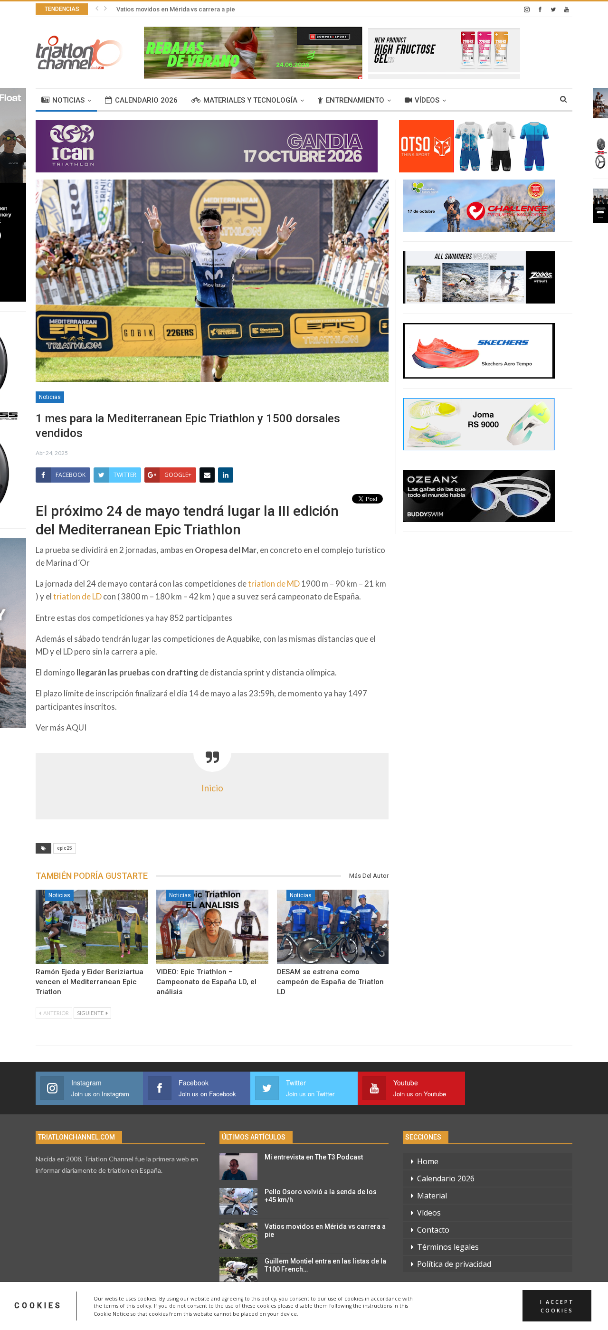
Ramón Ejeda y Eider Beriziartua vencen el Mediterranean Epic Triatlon (89, 982)
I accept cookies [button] (557, 1305)
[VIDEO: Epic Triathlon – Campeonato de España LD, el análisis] (212, 927)
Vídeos (427, 100)
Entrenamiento (355, 100)
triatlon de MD (274, 584)
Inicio (212, 788)
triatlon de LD (77, 596)
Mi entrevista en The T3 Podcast (314, 1157)
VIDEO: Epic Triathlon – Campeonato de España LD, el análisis (206, 982)
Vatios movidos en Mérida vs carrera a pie (175, 9)
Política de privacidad (454, 1264)
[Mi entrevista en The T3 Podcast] (238, 1166)
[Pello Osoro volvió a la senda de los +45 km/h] (238, 1201)
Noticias (68, 100)
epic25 (64, 848)
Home (427, 1161)
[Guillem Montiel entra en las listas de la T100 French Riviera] (238, 1270)
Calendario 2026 (146, 100)
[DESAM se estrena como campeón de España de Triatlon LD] (333, 927)
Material (432, 1195)
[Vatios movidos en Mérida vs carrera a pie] (238, 1236)
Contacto (433, 1230)
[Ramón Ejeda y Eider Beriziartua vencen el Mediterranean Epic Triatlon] (92, 927)
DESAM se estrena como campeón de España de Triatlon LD (330, 982)
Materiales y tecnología (250, 100)
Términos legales (448, 1247)
